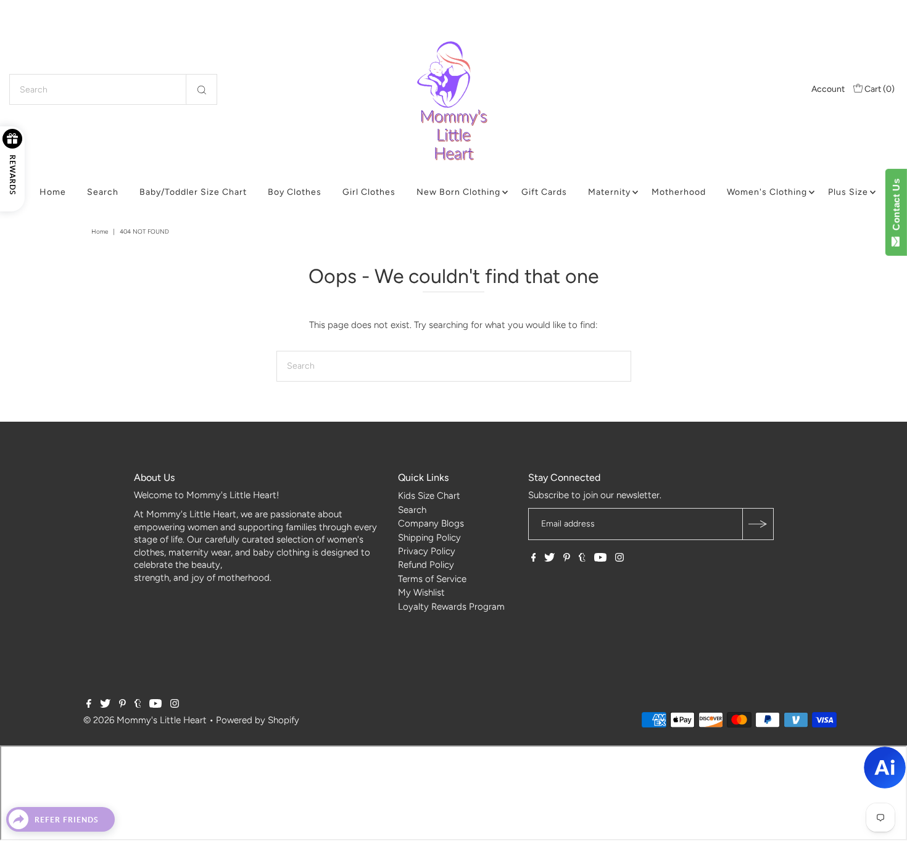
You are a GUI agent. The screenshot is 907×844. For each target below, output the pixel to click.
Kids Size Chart (429, 495)
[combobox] (113, 89)
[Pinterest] (566, 558)
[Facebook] (533, 558)
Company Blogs (431, 523)
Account (828, 89)
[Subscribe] (757, 524)
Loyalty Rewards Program (451, 606)
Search (102, 192)
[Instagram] (619, 558)
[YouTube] (600, 558)
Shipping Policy (429, 537)
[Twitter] (549, 558)
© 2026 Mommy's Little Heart (145, 720)
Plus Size (848, 192)
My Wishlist (421, 592)
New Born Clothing (458, 192)
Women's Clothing (767, 192)
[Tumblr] (582, 558)
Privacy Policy (426, 551)
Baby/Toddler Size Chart (193, 192)
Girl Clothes (369, 192)
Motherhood (679, 192)
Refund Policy (426, 564)
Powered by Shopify (257, 720)
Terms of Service (432, 578)
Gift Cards (544, 192)
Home (52, 192)
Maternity (609, 192)
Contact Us (896, 207)
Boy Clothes (294, 192)
